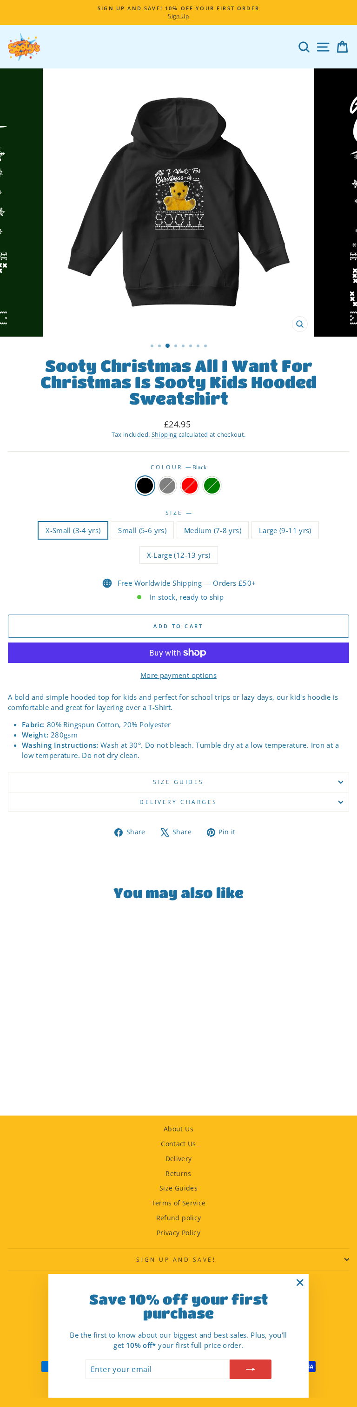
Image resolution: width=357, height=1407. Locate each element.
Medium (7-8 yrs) (212, 530)
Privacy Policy (178, 1232)
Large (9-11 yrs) (285, 530)
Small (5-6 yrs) (142, 530)
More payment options (178, 675)
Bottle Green (212, 485)
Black (145, 485)
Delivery (178, 1158)
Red (189, 485)
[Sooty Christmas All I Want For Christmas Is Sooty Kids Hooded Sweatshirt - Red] (78, 1083)
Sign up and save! (176, 1259)
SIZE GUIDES (178, 781)
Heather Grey (167, 485)
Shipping (164, 435)
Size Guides (178, 1188)
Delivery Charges (178, 801)
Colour (179, 467)
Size (178, 512)
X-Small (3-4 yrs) (73, 530)
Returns (178, 1173)
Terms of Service (179, 1202)
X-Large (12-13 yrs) (179, 555)
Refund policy (178, 1217)
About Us (178, 1128)
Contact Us (178, 1143)
